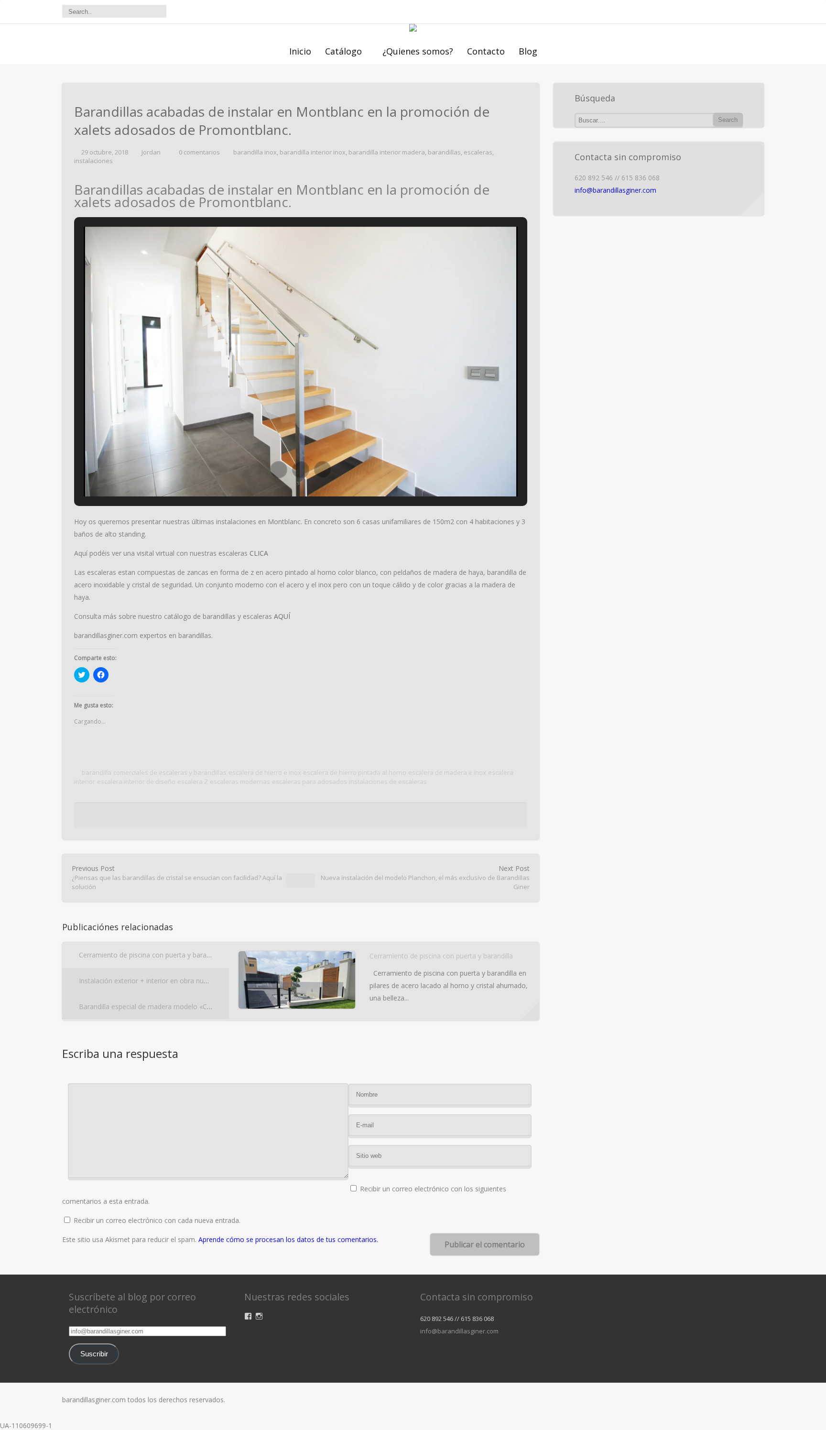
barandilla (96, 772)
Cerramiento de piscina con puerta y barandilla (150, 954)
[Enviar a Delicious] (280, 817)
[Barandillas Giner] (413, 28)
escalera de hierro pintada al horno (354, 772)
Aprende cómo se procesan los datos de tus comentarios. (288, 1239)
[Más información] (529, 1011)
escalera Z (192, 781)
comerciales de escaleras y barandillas (170, 772)
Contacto (486, 51)
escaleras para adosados (309, 781)
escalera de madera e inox (447, 772)
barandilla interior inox (313, 152)
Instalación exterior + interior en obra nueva (147, 980)
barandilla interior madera (386, 152)
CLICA (259, 553)
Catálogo (343, 51)
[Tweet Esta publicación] (266, 817)
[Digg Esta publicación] (298, 817)
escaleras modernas (240, 781)
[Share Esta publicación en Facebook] (253, 817)
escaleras (478, 152)
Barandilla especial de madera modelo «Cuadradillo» (159, 1006)
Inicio (300, 51)
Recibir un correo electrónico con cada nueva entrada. (157, 1220)
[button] (278, 469)
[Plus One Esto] (330, 817)
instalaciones (93, 160)
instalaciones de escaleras (388, 781)
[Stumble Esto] (315, 817)
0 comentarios (199, 152)
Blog (528, 51)
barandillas (444, 152)
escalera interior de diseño (136, 781)
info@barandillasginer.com (615, 190)
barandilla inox (255, 152)
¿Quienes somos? (417, 51)
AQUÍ (282, 616)
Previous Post (177, 877)
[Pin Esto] (345, 817)
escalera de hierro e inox (264, 772)
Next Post (425, 877)
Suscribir (94, 1354)
